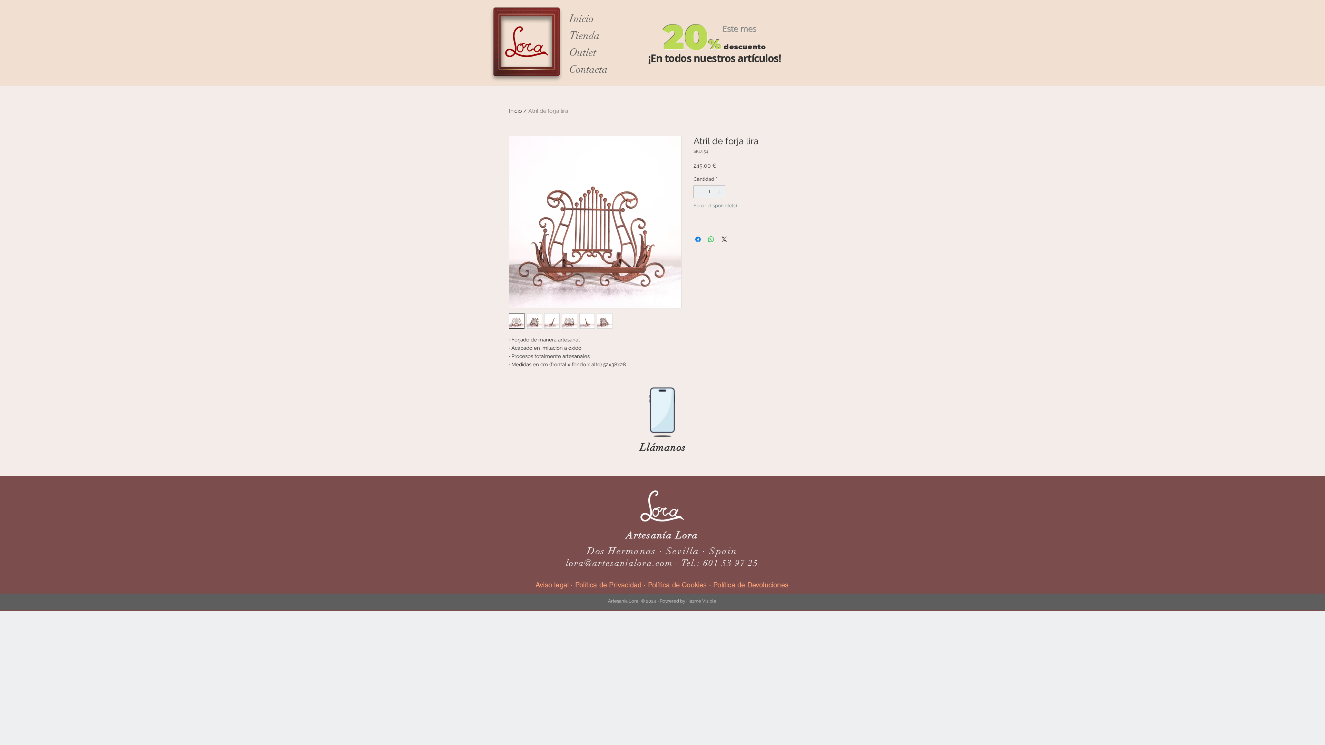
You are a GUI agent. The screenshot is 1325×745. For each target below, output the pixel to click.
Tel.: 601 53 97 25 (719, 563)
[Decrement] (699, 192)
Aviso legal (553, 585)
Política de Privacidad (608, 585)
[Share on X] (724, 239)
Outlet (582, 52)
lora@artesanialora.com (619, 563)
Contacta (588, 69)
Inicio (581, 18)
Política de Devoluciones (750, 585)
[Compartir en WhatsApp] (711, 239)
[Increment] (720, 192)
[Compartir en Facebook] (698, 239)
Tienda (584, 35)
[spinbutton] (709, 192)
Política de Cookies (677, 585)
